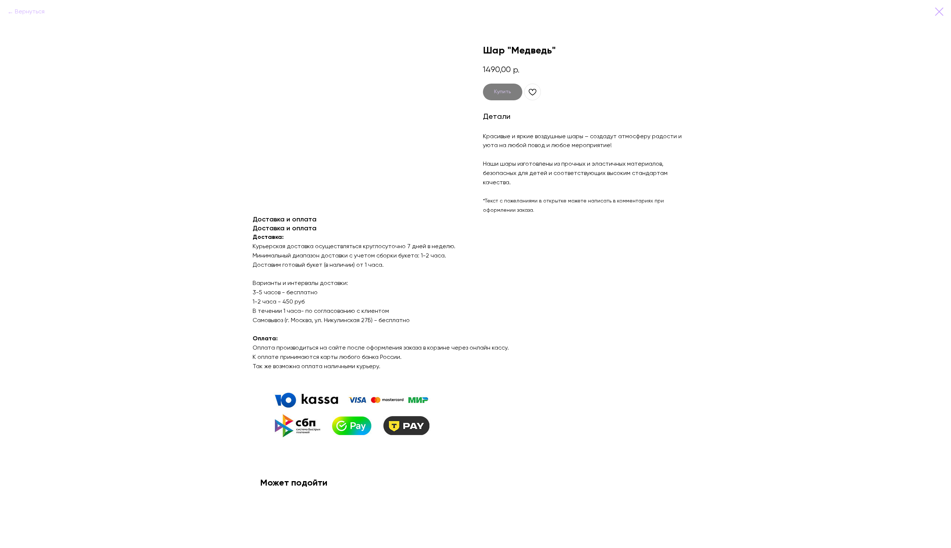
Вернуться (30, 12)
